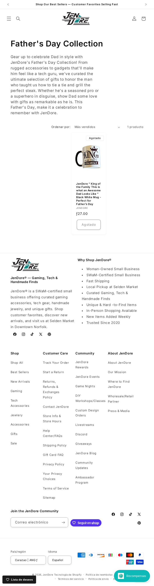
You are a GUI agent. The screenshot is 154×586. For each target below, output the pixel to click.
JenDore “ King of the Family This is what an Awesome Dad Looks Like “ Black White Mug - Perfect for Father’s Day (88, 193)
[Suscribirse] (63, 522)
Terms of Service (56, 488)
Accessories (20, 424)
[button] (8, 18)
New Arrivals (20, 381)
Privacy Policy (53, 464)
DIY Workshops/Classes (90, 398)
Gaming (16, 391)
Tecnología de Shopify (67, 574)
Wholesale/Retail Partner (121, 398)
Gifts (14, 434)
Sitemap (49, 497)
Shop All (17, 363)
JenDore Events (87, 377)
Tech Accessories (20, 403)
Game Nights (85, 386)
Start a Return (53, 372)
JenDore (48, 574)
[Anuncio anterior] (8, 4)
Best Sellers (20, 372)
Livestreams (84, 425)
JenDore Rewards (81, 364)
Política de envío (98, 579)
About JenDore (119, 363)
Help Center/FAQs (52, 433)
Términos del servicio (71, 579)
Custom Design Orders (87, 413)
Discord (81, 434)
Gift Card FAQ (53, 455)
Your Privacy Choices (52, 476)
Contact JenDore (56, 407)
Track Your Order (56, 363)
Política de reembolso (99, 574)
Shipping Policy (54, 445)
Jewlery (17, 415)
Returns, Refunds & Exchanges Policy (51, 389)
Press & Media (119, 411)
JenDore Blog (85, 453)
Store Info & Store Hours (52, 418)
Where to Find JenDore (119, 384)
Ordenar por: (60, 127)
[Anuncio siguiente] (146, 4)
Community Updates (84, 465)
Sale (14, 443)
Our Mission (117, 372)
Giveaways (83, 444)
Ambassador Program (84, 480)
